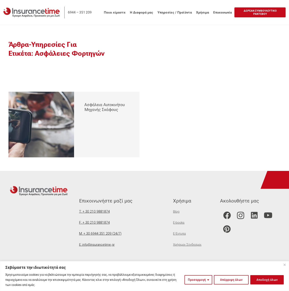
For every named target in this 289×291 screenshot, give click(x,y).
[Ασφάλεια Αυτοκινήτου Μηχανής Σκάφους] (41, 124)
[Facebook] (227, 215)
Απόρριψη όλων (231, 279)
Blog (176, 211)
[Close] (284, 264)
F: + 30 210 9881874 (94, 222)
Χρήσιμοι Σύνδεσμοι (187, 245)
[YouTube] (268, 215)
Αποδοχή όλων (267, 279)
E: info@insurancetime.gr (97, 245)
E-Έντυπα (179, 234)
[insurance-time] (31, 12)
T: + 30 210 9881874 (94, 211)
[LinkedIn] (254, 215)
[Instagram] (241, 215)
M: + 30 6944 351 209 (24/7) (100, 233)
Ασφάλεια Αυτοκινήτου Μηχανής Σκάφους (104, 107)
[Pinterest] (227, 229)
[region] (144, 276)
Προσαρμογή (197, 279)
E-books (178, 222)
